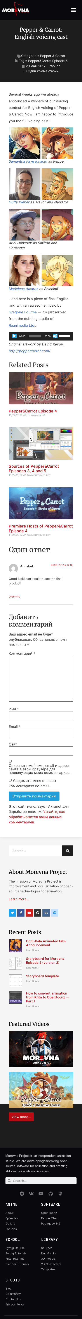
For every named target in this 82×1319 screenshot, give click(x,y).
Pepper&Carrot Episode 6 (48, 61)
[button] (74, 10)
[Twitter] (12, 913)
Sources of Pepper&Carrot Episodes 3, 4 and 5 (34, 468)
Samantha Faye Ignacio (28, 161)
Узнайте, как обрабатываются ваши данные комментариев (37, 816)
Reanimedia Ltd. (22, 325)
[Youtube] (29, 913)
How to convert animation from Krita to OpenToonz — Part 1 (47, 997)
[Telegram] (22, 1194)
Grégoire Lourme (23, 312)
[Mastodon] (60, 1194)
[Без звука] (55, 336)
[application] (41, 336)
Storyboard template (42, 976)
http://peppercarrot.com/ (29, 351)
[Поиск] (67, 850)
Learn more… (19, 899)
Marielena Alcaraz (23, 289)
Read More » (32, 950)
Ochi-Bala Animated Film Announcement (46, 943)
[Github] (38, 913)
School (12, 1239)
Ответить (14, 596)
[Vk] (46, 913)
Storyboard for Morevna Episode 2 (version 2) (45, 961)
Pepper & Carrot (52, 56)
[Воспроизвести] (14, 336)
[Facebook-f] (21, 913)
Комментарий (22, 653)
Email (15, 726)
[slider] (65, 336)
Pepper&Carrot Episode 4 (33, 411)
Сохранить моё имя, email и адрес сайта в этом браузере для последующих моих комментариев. (39, 769)
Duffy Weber (19, 202)
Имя (14, 709)
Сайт (13, 744)
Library (49, 1239)
